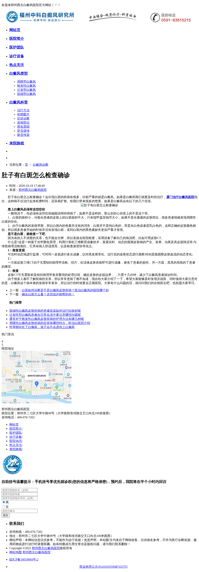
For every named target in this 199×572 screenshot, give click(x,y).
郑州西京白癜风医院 (33, 189)
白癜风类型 (18, 73)
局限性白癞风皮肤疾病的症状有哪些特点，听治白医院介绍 (49, 323)
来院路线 (16, 143)
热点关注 (16, 65)
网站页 (14, 30)
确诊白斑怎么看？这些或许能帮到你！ (48, 294)
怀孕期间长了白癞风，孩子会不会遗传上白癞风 (42, 327)
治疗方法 (23, 110)
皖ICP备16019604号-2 (23, 559)
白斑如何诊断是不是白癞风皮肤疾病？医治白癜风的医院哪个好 (65, 290)
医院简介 (16, 38)
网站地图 (15, 552)
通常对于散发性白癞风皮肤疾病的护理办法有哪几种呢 (46, 319)
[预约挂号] (37, 402)
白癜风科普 (18, 102)
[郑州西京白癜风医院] (99, 22)
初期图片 (23, 114)
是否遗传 (23, 130)
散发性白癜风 (26, 85)
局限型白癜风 (26, 81)
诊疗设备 (16, 56)
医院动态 (15, 441)
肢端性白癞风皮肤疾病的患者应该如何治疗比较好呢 (45, 310)
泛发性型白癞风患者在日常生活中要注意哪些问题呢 (45, 314)
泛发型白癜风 (26, 89)
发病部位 (23, 122)
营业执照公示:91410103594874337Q (103, 566)
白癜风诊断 (40, 164)
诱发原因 (23, 126)
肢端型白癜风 (26, 94)
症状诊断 (23, 118)
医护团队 (16, 47)
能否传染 (23, 134)
